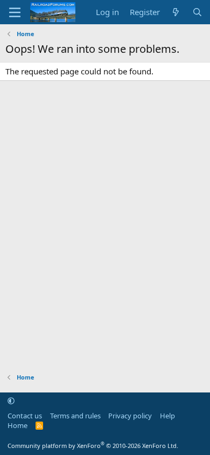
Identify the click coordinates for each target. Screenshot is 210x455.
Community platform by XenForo (93, 446)
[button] (11, 400)
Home (17, 425)
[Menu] (14, 12)
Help (167, 415)
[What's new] (175, 12)
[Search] (197, 12)
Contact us (25, 415)
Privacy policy (130, 415)
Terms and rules (75, 415)
